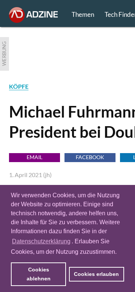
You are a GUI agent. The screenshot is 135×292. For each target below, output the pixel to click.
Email (34, 157)
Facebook (90, 157)
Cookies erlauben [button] (96, 274)
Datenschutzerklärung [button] (41, 241)
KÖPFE (18, 86)
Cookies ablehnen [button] (39, 274)
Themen (83, 14)
